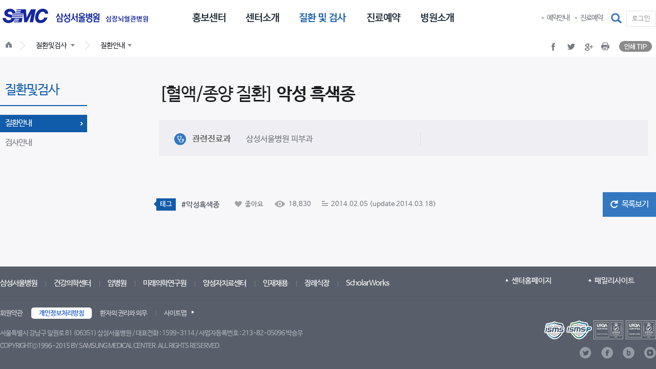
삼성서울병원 (18, 283)
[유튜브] (650, 353)
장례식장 (316, 283)
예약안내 (558, 18)
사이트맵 (175, 313)
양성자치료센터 (224, 283)
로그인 (641, 19)
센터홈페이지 (531, 280)
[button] (617, 18)
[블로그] (628, 353)
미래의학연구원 (164, 283)
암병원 (117, 283)
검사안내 (18, 143)
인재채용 (275, 283)
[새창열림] (600, 329)
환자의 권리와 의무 (123, 313)
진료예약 (591, 18)
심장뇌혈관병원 (127, 19)
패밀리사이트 (614, 280)
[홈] (10, 46)
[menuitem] (209, 17)
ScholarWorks (367, 283)
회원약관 (11, 313)
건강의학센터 (72, 283)
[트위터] (585, 353)
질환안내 (18, 123)
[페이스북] (607, 353)
